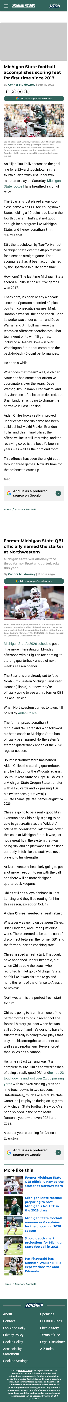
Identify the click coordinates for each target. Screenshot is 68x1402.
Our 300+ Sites (51, 1321)
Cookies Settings (15, 1361)
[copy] (26, 91)
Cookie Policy (13, 1342)
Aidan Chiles (27, 713)
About (7, 1314)
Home (7, 509)
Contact (9, 1321)
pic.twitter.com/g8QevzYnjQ (25, 794)
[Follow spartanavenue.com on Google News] (58, 493)
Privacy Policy (13, 1335)
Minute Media (25, 1370)
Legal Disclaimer (52, 1342)
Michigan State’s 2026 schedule (28, 644)
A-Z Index (47, 1349)
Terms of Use (50, 1335)
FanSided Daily (14, 1328)
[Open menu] (6, 5)
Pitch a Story (49, 1328)
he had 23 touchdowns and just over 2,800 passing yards (34, 1078)
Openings (47, 1314)
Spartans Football (25, 509)
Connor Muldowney (21, 84)
